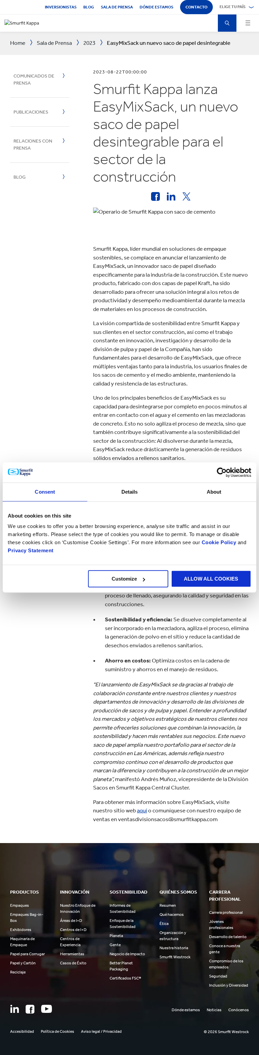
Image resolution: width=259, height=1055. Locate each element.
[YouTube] (46, 1009)
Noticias (214, 1009)
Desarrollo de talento (228, 936)
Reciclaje (18, 972)
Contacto (196, 7)
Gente (115, 944)
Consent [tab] (45, 492)
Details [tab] (129, 492)
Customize (124, 579)
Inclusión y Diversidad (228, 985)
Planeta (116, 935)
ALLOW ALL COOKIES (211, 579)
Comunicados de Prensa (33, 79)
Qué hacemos (172, 914)
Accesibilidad (22, 1031)
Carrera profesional (226, 912)
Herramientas (72, 954)
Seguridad (218, 976)
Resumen (168, 905)
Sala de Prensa (117, 7)
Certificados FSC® (125, 978)
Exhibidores (20, 929)
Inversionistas (61, 7)
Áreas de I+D (71, 920)
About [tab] (214, 492)
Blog (88, 7)
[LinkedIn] (14, 1009)
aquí (142, 810)
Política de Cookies (57, 1031)
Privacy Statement (31, 550)
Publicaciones (30, 112)
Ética (164, 923)
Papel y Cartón (23, 963)
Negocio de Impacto (127, 954)
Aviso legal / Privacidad (101, 1031)
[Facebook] (30, 1009)
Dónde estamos (156, 7)
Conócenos (238, 1009)
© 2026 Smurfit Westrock (226, 1031)
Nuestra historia (174, 947)
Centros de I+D (73, 929)
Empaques (19, 905)
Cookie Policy (219, 542)
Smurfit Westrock (175, 957)
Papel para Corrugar (27, 954)
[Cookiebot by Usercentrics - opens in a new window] (221, 472)
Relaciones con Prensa (32, 144)
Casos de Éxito (73, 963)
